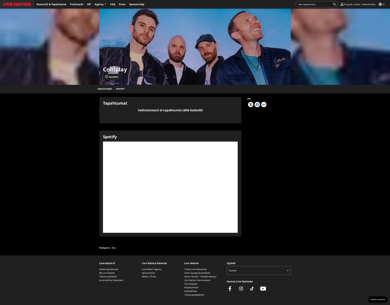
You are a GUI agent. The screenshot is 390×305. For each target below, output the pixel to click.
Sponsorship (148, 272)
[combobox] (315, 4)
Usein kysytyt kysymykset (197, 272)
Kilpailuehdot (191, 287)
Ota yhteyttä (190, 283)
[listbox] (259, 270)
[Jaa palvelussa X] (250, 106)
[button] (17, 4)
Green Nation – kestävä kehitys (200, 276)
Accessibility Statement (111, 280)
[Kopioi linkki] (263, 105)
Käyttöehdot (190, 291)
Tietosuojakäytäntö (194, 294)
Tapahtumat (105, 88)
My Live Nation (107, 272)
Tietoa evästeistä (108, 276)
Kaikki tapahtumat (108, 269)
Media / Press (149, 276)
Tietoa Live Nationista (195, 269)
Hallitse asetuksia (377, 299)
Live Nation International (197, 280)
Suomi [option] (233, 270)
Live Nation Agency (152, 269)
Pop (113, 247)
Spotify (120, 88)
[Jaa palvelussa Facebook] (257, 106)
